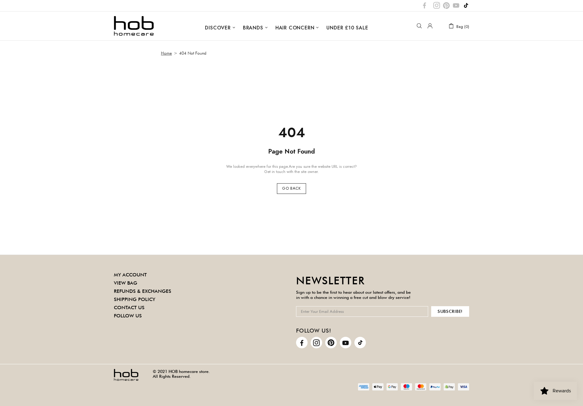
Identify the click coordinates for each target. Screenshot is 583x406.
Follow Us (128, 315)
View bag (125, 283)
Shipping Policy (134, 299)
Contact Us (129, 307)
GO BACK (291, 188)
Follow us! (313, 330)
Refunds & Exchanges (142, 291)
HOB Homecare (134, 26)
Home (166, 53)
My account (130, 274)
